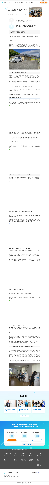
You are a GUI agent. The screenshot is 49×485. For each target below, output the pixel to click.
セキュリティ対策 (31, 459)
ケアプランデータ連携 (31, 460)
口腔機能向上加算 (23, 460)
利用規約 (20, 482)
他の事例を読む (24, 415)
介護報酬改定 (39, 465)
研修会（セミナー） (39, 455)
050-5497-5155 (36, 2)
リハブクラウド (6, 449)
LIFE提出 (22, 455)
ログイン (46, 0)
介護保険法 (38, 464)
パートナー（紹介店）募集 (29, 482)
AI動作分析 (15, 459)
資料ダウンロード (6, 459)
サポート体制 (30, 455)
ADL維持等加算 (23, 459)
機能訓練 (38, 460)
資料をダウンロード (44, 2)
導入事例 (22, 2)
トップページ (5, 455)
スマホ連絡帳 (15, 460)
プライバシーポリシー (24, 482)
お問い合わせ (5, 460)
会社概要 (43, 0)
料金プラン (18, 2)
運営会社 (18, 482)
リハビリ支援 (15, 455)
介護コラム (38, 459)
